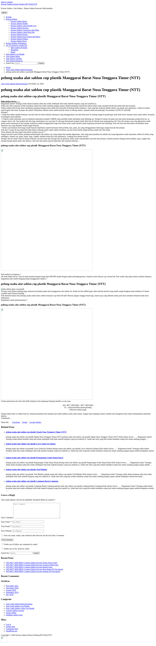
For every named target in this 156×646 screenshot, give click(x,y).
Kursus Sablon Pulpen (19, 39)
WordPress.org (11, 631)
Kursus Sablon (11, 19)
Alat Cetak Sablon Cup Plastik (17, 606)
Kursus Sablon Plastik (19, 24)
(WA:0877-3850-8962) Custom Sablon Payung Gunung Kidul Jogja (32, 565)
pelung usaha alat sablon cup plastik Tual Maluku (26, 469)
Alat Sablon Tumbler (14, 59)
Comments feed (12, 629)
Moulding (14, 50)
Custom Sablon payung (15, 610)
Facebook (16, 422)
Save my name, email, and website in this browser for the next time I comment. (34, 535)
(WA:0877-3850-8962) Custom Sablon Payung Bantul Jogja (29, 567)
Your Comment (7, 518)
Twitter (24, 422)
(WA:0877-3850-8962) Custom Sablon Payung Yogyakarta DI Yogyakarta (34, 569)
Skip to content (7, 2)
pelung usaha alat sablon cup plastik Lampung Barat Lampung (32, 481)
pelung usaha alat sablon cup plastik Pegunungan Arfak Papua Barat (34, 458)
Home (8, 67)
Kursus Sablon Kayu (19, 41)
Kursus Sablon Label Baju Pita (22, 32)
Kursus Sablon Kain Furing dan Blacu (25, 37)
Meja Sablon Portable (19, 48)
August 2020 (11, 590)
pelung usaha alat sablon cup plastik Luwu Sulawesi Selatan (30, 444)
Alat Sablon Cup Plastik (15, 54)
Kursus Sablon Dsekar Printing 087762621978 (19, 4)
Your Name (6, 522)
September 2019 (12, 592)
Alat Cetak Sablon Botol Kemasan (19, 70)
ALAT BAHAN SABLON (16, 45)
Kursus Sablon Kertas (19, 34)
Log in (8, 624)
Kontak (9, 17)
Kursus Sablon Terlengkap (16, 43)
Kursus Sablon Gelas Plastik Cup (23, 26)
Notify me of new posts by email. (16, 549)
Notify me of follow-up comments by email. (21, 544)
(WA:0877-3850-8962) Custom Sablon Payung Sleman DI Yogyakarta (33, 571)
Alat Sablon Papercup (14, 61)
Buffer (38, 422)
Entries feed (10, 627)
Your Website (6, 531)
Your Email (6, 526)
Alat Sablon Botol (13, 56)
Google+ (32, 422)
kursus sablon (11, 613)
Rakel (13, 52)
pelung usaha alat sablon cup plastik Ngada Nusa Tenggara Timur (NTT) (36, 432)
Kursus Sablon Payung (19, 28)
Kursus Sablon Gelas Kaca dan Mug (25, 30)
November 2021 (12, 586)
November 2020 (12, 588)
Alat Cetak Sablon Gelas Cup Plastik (20, 608)
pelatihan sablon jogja (14, 615)
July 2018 (9, 595)
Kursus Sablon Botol (19, 21)
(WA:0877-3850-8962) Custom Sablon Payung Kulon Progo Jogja (31, 563)
